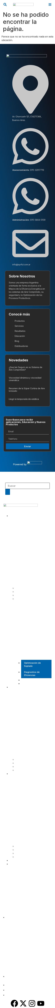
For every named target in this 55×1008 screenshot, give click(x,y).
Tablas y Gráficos (24, 846)
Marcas (19, 595)
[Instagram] (32, 1003)
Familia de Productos (26, 591)
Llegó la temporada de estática (24, 399)
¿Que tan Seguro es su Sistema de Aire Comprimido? (25, 368)
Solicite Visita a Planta (32, 683)
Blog (11, 860)
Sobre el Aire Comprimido (28, 849)
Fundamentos (22, 857)
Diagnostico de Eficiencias (32, 673)
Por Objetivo (21, 763)
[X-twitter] (23, 1003)
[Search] (7, 492)
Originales (20, 770)
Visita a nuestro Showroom (35, 680)
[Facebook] (14, 1003)
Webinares (20, 853)
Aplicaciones (21, 588)
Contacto (14, 864)
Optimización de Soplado (32, 664)
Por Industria (21, 766)
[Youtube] (40, 1003)
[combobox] (27, 486)
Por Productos (22, 759)
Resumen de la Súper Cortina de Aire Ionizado (27, 389)
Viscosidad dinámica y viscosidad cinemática (25, 378)
